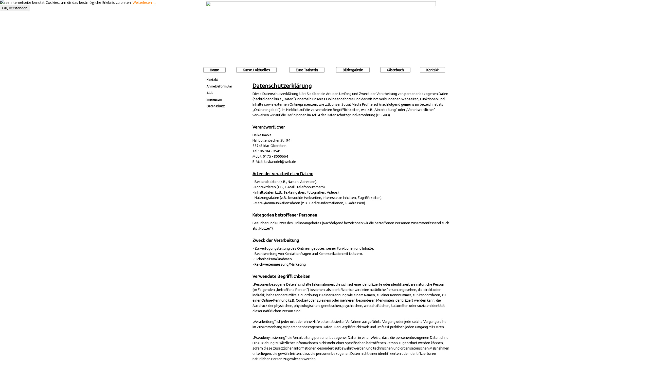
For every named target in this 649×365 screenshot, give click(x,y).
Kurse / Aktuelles (256, 70)
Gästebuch (395, 70)
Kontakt (432, 70)
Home (214, 70)
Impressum (214, 99)
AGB (210, 93)
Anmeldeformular (219, 86)
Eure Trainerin (307, 70)
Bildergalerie (353, 70)
